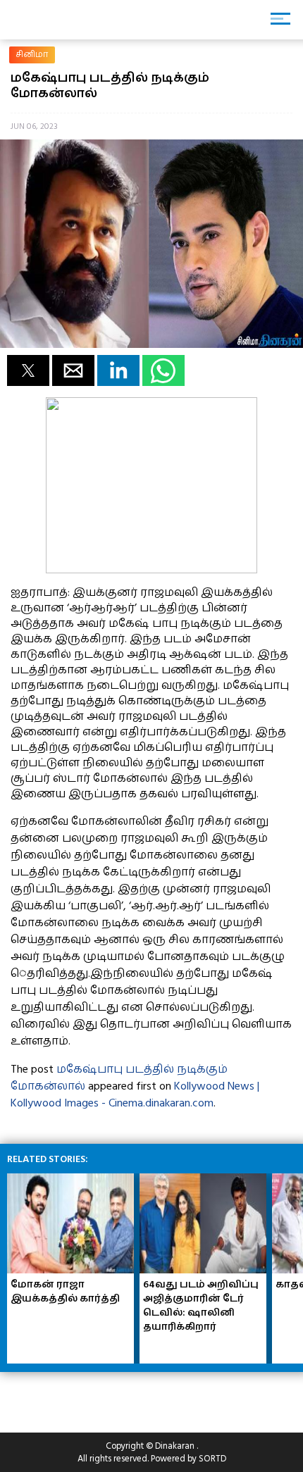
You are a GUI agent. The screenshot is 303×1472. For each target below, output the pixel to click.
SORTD (212, 1458)
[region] (112, 1396)
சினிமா (32, 55)
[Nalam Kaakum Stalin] (151, 570)
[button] (28, 370)
